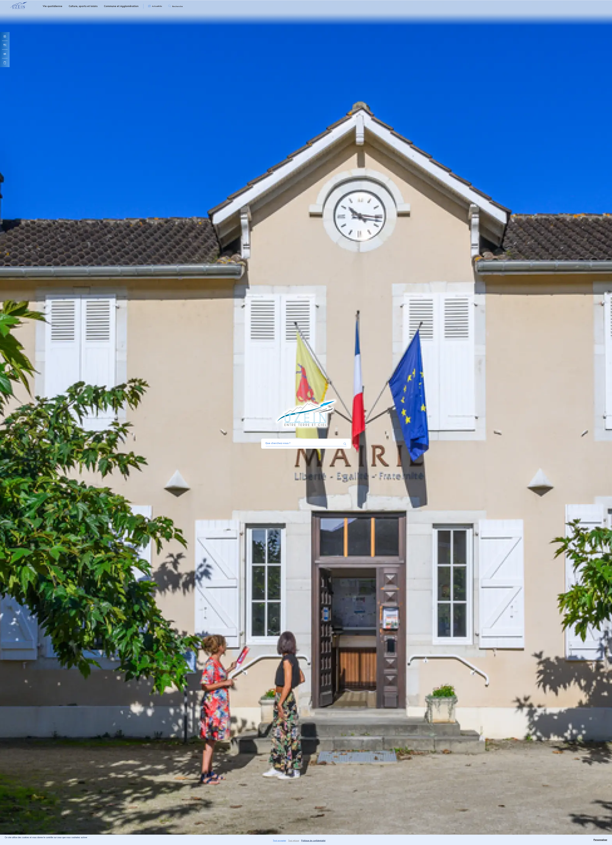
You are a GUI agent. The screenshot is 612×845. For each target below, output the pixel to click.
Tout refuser (293, 840)
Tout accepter (279, 840)
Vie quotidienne (52, 6)
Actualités (157, 6)
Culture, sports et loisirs (83, 6)
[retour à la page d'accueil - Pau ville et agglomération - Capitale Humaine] (19, 10)
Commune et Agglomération (121, 6)
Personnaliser (600, 840)
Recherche (177, 6)
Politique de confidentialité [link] (313, 840)
